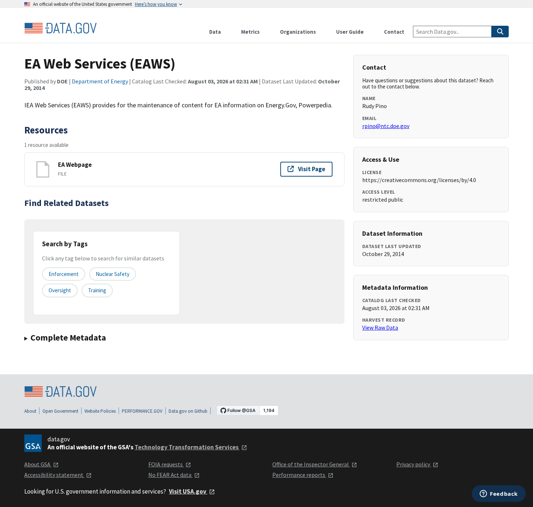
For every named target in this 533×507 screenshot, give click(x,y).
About (30, 411)
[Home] (60, 28)
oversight (60, 290)
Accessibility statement (54, 474)
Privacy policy (413, 464)
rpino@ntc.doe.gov (385, 125)
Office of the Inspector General (311, 464)
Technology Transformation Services (187, 447)
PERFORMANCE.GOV (142, 411)
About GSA (37, 464)
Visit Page (311, 169)
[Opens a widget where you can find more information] (499, 494)
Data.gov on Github (188, 411)
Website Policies (100, 411)
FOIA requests (166, 464)
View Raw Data (380, 327)
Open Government (60, 411)
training (97, 290)
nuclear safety (112, 274)
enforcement (64, 274)
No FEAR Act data (170, 474)
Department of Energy (100, 81)
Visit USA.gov (188, 491)
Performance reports (299, 474)
